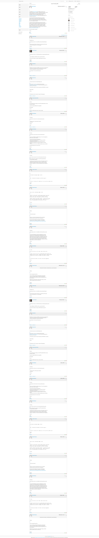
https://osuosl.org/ (35, 11)
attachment (33, 75)
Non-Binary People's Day (32, 4)
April (19, 24)
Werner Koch (34, 77)
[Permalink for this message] (66, 64)
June (19, 23)
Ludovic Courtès (34, 169)
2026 (19, 4)
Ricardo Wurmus (34, 187)
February (20, 26)
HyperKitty (49, 536)
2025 (19, 7)
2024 (19, 9)
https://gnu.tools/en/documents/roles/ (33, 27)
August (20, 21)
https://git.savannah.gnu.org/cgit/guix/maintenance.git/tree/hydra (38, 470)
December (20, 18)
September (20, 20)
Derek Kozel (33, 63)
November (20, 19)
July (19, 22)
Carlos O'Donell (34, 50)
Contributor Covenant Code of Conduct (40, 537)
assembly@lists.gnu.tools (71, 8)
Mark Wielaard (34, 6)
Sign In (76, 1)
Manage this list (71, 1)
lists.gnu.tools (21, 1)
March (20, 25)
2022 (19, 14)
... (30, 176)
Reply (30, 33)
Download (20, 33)
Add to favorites (71, 13)
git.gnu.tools (78, 4)
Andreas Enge (34, 36)
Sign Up (79, 1)
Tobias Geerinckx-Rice (35, 347)
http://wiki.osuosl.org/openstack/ (33, 15)
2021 (19, 16)
